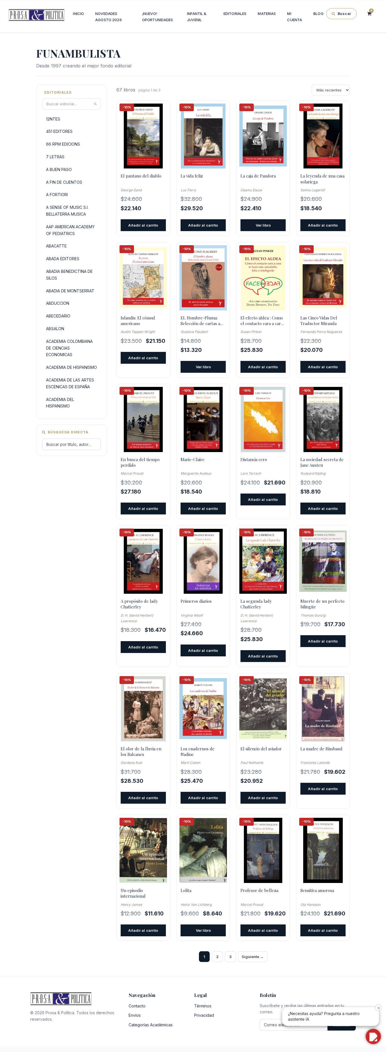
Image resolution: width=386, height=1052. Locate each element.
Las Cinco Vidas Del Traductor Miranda (318, 320)
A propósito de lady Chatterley (139, 604)
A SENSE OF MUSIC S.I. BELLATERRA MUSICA (67, 210)
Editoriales (235, 13)
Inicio (78, 13)
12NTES (53, 119)
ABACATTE (56, 246)
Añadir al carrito (143, 225)
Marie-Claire (193, 459)
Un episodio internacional (133, 893)
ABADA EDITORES (62, 258)
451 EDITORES (59, 131)
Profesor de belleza (259, 890)
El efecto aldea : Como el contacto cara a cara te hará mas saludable (261, 320)
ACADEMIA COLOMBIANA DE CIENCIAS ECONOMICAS (69, 348)
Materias (267, 13)
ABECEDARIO (58, 316)
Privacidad (204, 1015)
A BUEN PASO (59, 169)
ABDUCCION (57, 303)
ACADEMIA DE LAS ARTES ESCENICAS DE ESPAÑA (70, 383)
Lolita (186, 890)
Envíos (135, 1015)
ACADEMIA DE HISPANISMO (71, 367)
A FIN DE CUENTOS (64, 182)
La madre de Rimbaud (321, 748)
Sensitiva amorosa (317, 890)
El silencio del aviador (261, 748)
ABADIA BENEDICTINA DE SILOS (69, 274)
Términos (202, 1005)
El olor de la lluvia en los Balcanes (141, 751)
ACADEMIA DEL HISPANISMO (60, 403)
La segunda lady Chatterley (256, 604)
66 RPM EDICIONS (63, 144)
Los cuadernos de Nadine (197, 751)
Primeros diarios (196, 601)
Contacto (137, 1005)
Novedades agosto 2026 (108, 16)
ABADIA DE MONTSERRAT (70, 290)
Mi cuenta (294, 16)
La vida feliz (192, 176)
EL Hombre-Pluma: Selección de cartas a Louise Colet (200, 320)
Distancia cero (253, 459)
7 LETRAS (55, 156)
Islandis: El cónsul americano (138, 320)
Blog (318, 13)
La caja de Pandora (258, 176)
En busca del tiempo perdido (140, 462)
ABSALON (55, 328)
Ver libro (263, 225)
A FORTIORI (57, 194)
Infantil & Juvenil (196, 16)
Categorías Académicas (151, 1024)
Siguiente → (253, 956)
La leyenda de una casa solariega (322, 178)
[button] (373, 1036)
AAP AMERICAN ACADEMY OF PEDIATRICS (70, 230)
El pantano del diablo (141, 176)
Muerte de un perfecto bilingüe (322, 604)
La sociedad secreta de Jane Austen (322, 462)
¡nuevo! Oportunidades (157, 16)
